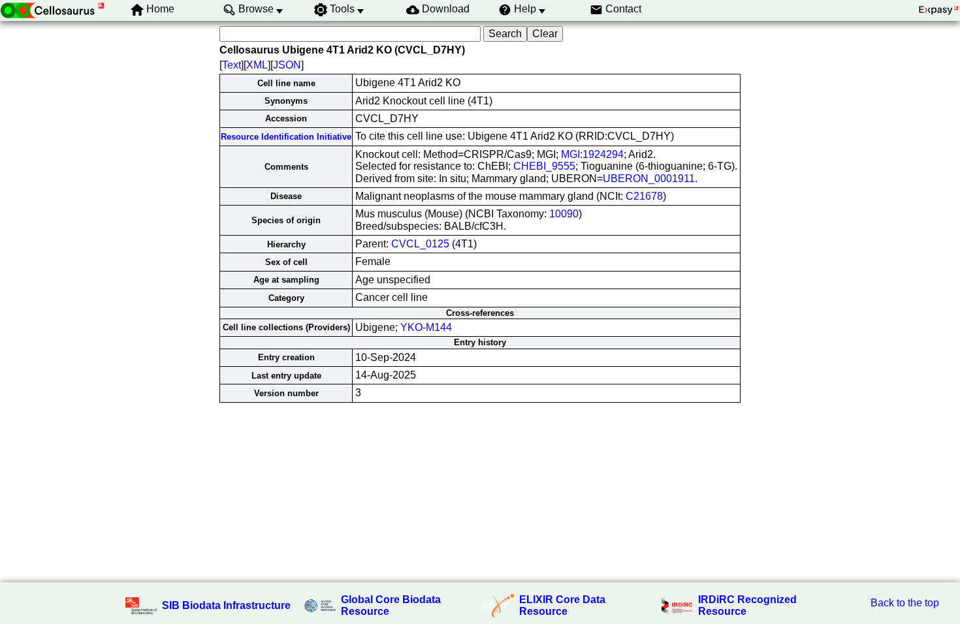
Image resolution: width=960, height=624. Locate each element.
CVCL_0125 (420, 243)
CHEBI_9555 (544, 166)
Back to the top (905, 602)
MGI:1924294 (592, 154)
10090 (564, 213)
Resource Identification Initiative (286, 137)
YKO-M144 (426, 327)
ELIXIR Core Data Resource (562, 605)
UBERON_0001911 (649, 178)
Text (231, 64)
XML (257, 64)
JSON (287, 64)
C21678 (644, 196)
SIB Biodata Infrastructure (226, 605)
